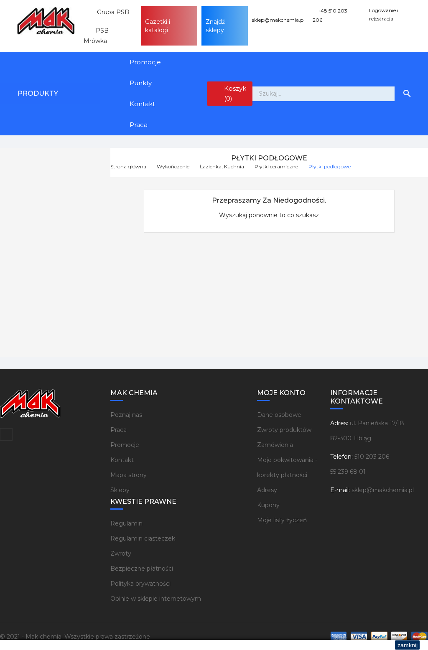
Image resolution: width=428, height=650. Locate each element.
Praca (139, 125)
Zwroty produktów (284, 430)
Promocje (145, 62)
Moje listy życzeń (282, 520)
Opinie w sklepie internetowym (155, 598)
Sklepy (120, 490)
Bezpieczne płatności (141, 568)
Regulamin (126, 523)
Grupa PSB (109, 12)
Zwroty (120, 553)
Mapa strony (128, 475)
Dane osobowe (279, 415)
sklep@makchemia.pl (383, 490)
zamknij (407, 645)
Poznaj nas (126, 415)
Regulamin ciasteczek (142, 538)
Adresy (267, 490)
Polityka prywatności (140, 583)
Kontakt (142, 104)
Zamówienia (275, 445)
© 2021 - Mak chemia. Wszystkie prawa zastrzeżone (75, 636)
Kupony (268, 505)
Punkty (141, 83)
